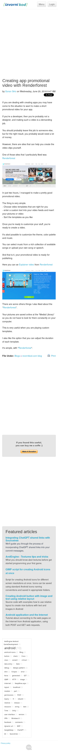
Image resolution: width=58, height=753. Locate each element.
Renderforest (8, 158)
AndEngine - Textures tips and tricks (27, 556)
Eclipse (14, 672)
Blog (21, 652)
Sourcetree (14, 734)
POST (19, 695)
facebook (7, 722)
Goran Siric (10, 91)
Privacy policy (5, 743)
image (22, 679)
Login (52, 4)
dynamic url (8, 726)
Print (53, 355)
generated (16, 675)
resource (7, 707)
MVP (18, 726)
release (17, 703)
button (6, 656)
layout (6, 687)
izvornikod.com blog (32, 355)
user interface (9, 714)
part (15, 691)
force (6, 675)
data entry (8, 664)
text (24, 706)
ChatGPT (20, 730)
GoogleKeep (8, 730)
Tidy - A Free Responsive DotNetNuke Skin (29, 747)
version (21, 714)
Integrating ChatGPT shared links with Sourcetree (28, 539)
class (6, 660)
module (7, 691)
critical (24, 660)
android (9, 648)
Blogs (17, 355)
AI (5, 734)
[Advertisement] (29, 44)
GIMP (6, 679)
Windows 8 (15, 718)
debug (6, 668)
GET (25, 675)
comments (19, 722)
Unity (14, 710)
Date (18, 664)
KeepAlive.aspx (20, 683)
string (17, 707)
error (23, 672)
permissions (8, 695)
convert (15, 660)
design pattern (19, 668)
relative (7, 703)
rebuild (20, 699)
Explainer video (26, 264)
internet (7, 683)
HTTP (14, 679)
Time (6, 710)
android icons (9, 652)
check (15, 656)
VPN (5, 718)
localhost (16, 687)
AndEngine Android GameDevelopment (11, 642)
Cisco (23, 656)
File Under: (8, 355)
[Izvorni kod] (15, 4)
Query (6, 699)
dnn (6, 671)
